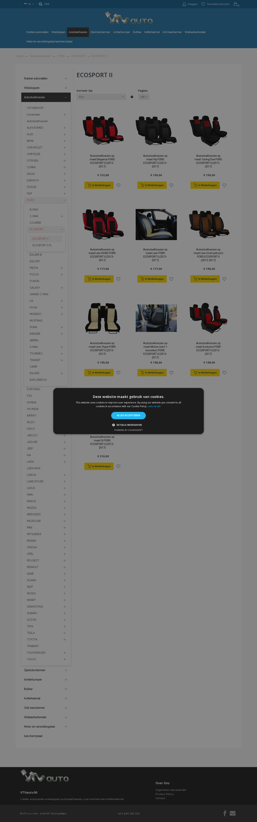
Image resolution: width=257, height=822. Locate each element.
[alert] (128, 411)
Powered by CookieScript (128, 430)
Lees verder (154, 406)
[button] (128, 425)
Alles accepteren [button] (128, 415)
